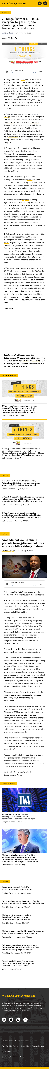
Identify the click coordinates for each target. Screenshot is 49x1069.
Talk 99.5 (36, 361)
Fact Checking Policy (10, 1046)
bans (23, 79)
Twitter (9, 38)
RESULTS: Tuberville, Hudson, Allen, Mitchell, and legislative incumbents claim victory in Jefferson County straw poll (21, 483)
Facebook (15, 38)
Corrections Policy (22, 1041)
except (7, 116)
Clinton (7, 134)
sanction (10, 122)
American (10, 114)
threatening (28, 297)
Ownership (25, 1046)
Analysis (5, 13)
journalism (34, 114)
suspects (25, 271)
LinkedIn (12, 38)
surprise (14, 268)
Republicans (13, 136)
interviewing (35, 122)
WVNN (26, 361)
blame (29, 179)
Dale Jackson (7, 33)
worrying (20, 151)
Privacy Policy (7, 1041)
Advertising (6, 1051)
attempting (15, 288)
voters (6, 242)
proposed (25, 199)
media (22, 134)
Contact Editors (38, 1046)
